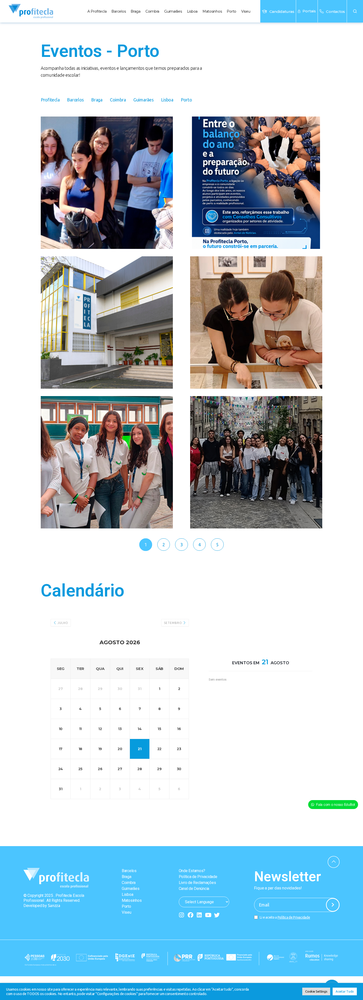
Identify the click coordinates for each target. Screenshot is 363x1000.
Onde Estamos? (192, 870)
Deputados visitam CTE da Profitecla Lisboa (104, 281)
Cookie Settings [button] (316, 991)
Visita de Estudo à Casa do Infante (254, 421)
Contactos (335, 11)
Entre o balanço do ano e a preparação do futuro (256, 141)
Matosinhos (212, 11)
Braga (136, 11)
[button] (355, 11)
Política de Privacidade (198, 876)
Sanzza (54, 905)
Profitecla (50, 99)
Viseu (245, 11)
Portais (309, 11)
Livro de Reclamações (197, 882)
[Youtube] (208, 915)
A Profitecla (97, 11)
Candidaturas (281, 11)
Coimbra (152, 11)
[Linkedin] (199, 915)
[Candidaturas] (264, 11)
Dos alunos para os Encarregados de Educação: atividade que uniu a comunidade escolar (106, 157)
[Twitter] (217, 915)
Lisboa (192, 11)
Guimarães (173, 11)
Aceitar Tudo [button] (345, 991)
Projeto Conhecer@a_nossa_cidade (254, 286)
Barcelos (118, 11)
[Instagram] (181, 915)
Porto (231, 11)
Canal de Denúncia (194, 888)
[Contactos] (321, 11)
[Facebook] (190, 915)
